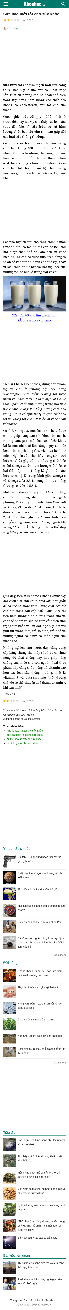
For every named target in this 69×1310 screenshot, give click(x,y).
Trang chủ (16, 1300)
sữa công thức (37, 710)
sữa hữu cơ (55, 710)
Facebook (51, 1300)
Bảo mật (28, 1300)
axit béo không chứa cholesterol (21, 719)
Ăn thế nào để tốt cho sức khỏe (24, 739)
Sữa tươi (21, 710)
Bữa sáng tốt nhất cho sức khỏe (24, 734)
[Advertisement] (34, 56)
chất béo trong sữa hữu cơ (18, 714)
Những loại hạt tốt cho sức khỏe (24, 730)
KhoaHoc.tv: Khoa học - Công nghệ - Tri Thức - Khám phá (34, 4)
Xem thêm (60, 955)
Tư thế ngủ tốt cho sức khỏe (22, 743)
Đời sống (13, 28)
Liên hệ (39, 1300)
